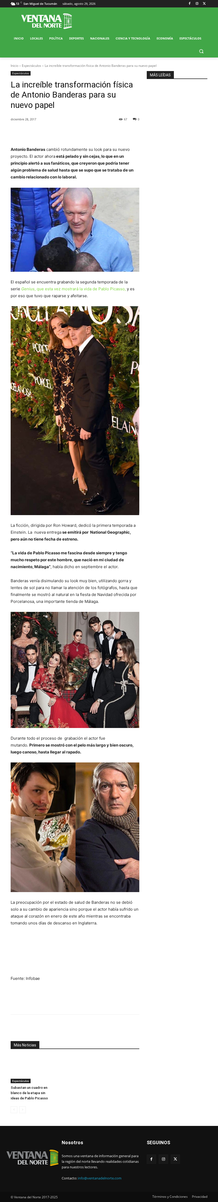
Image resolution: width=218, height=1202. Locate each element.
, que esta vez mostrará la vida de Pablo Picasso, (73, 288)
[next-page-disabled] (22, 1109)
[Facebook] (190, 4)
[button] (201, 51)
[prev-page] (14, 1109)
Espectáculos (31, 65)
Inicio (14, 65)
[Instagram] (197, 4)
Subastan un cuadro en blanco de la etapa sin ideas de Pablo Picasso (29, 1093)
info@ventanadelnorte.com (99, 1178)
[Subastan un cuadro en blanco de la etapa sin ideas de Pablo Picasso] (30, 1069)
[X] (204, 4)
